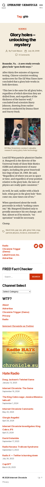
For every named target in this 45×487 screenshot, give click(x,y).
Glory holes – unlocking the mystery (22, 39)
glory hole (31, 230)
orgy (38, 230)
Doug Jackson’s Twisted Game (18, 379)
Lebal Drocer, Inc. (11, 255)
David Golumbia (10, 438)
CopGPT (6, 464)
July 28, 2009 (33, 51)
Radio (5, 245)
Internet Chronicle (18, 477)
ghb (24, 230)
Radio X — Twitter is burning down (20, 455)
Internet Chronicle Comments (17, 409)
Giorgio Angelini (10, 417)
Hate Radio (10, 373)
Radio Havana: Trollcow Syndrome (20, 447)
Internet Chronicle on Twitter (18, 326)
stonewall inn (33, 233)
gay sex (18, 230)
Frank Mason (16, 51)
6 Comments (24, 55)
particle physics (12, 233)
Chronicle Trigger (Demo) (15, 312)
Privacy (6, 315)
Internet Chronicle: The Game (17, 388)
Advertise (7, 258)
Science (22, 29)
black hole (10, 230)
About (5, 305)
